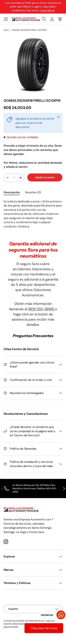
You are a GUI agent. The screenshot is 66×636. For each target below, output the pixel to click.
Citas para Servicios (43, 628)
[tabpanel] (33, 214)
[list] (33, 65)
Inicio (6, 30)
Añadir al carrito (44, 177)
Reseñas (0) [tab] (33, 192)
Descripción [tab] (12, 192)
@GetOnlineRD (11, 627)
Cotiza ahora (47, 10)
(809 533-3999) (41, 309)
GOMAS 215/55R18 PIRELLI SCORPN (29, 30)
